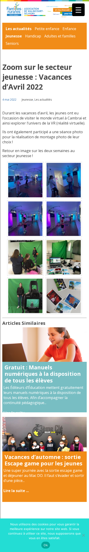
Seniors (12, 43)
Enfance (69, 28)
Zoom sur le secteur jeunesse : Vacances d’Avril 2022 (37, 77)
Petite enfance (47, 28)
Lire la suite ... (16, 412)
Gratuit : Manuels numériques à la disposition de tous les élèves (43, 373)
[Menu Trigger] (78, 9)
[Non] (83, 535)
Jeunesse (14, 36)
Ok (46, 545)
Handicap (33, 36)
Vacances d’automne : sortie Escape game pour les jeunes (43, 460)
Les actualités (18, 28)
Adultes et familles (60, 36)
